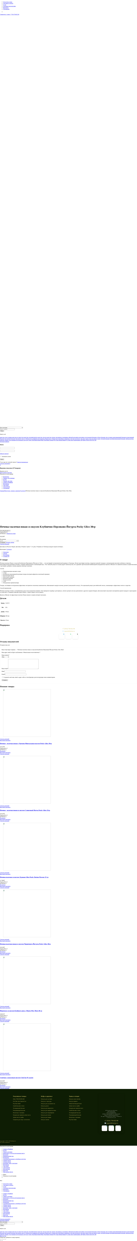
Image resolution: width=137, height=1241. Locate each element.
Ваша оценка (5, 655)
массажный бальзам (10, 438)
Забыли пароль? (4, 453)
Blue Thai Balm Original (47, 440)
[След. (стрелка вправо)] (2, 1240)
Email (3, 674)
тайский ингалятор (73, 437)
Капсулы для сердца (46, 1117)
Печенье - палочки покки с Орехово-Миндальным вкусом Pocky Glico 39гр (26, 743)
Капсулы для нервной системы (48, 1110)
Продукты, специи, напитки (12, 491)
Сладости (22, 491)
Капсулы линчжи (45, 1119)
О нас (4, 4)
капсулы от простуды (18, 437)
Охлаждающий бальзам (19, 1108)
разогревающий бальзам (119, 437)
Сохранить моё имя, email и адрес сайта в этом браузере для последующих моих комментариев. (29, 677)
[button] (3, 751)
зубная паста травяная (31, 438)
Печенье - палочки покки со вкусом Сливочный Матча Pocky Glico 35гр (25, 810)
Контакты (5, 7)
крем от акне (96, 438)
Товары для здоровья (8, 478)
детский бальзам (105, 438)
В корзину (3, 542)
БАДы (5, 479)
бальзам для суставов (106, 437)
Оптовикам (6, 9)
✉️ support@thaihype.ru (68, 631)
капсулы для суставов (6, 437)
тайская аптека (130, 438)
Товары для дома (7, 481)
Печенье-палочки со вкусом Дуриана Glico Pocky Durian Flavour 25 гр (24, 877)
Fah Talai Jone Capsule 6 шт (19, 1101)
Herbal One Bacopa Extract (75, 1103)
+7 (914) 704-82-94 (68, 629)
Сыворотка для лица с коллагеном (21, 1119)
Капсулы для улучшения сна (48, 1103)
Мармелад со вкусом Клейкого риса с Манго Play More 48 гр (21, 1011)
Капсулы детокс (45, 1106)
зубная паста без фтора (57, 438)
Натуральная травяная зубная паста (22, 1115)
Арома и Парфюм (8, 482)
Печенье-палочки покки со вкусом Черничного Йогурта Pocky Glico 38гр (25, 944)
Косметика (6, 476)
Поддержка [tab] (6, 555)
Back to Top (3, 1236)
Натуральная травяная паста (76, 1108)
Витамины (6, 484)
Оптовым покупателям (9, 6)
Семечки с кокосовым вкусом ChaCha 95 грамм (16, 1077)
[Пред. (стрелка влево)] (0, 1240)
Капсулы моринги (73, 1101)
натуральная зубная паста (44, 438)
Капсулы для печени (46, 1115)
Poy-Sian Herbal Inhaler (60, 440)
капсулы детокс (51, 437)
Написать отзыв (11, 533)
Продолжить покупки (6, 472)
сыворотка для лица (69, 438)
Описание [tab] (6, 552)
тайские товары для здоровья (8, 440)
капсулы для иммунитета (30, 437)
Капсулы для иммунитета (47, 1108)
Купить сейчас (10, 542)
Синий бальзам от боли (18, 1106)
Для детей (6, 485)
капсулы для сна (42, 437)
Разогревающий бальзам (19, 1110)
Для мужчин (6, 486)
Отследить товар (7, 2)
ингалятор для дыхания (85, 437)
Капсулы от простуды (46, 1101)
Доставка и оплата (8, 3)
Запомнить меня (6, 456)
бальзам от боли (96, 437)
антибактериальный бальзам (117, 438)
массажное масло (20, 438)
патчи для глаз (89, 438)
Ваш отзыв (5, 668)
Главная (2, 491)
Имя (3, 671)
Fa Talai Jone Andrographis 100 (74, 440)
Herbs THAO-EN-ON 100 (89, 440)
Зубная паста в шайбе (18, 1117)
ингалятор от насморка (62, 437)
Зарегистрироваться (22, 462)
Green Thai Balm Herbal (34, 440)
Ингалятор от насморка (18, 1112)
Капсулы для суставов (46, 1099)
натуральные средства (22, 440)
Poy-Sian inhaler (17, 1103)
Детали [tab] (5, 553)
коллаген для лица (80, 438)
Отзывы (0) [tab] (6, 556)
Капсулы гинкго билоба (74, 1099)
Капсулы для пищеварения (47, 1112)
